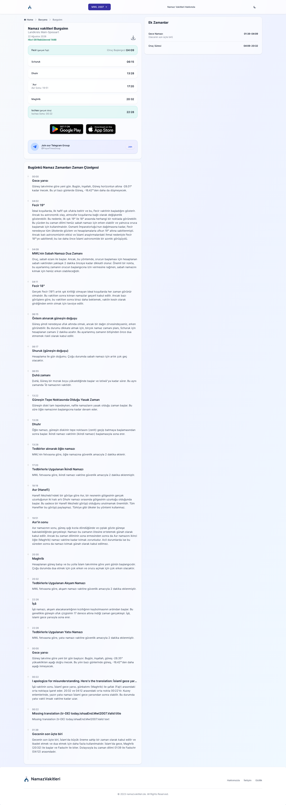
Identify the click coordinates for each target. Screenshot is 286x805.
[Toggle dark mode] (255, 7)
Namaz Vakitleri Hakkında (181, 6)
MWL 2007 (98, 6)
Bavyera (42, 19)
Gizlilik (258, 780)
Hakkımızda (233, 780)
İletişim (247, 780)
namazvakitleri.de (136, 794)
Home (30, 19)
